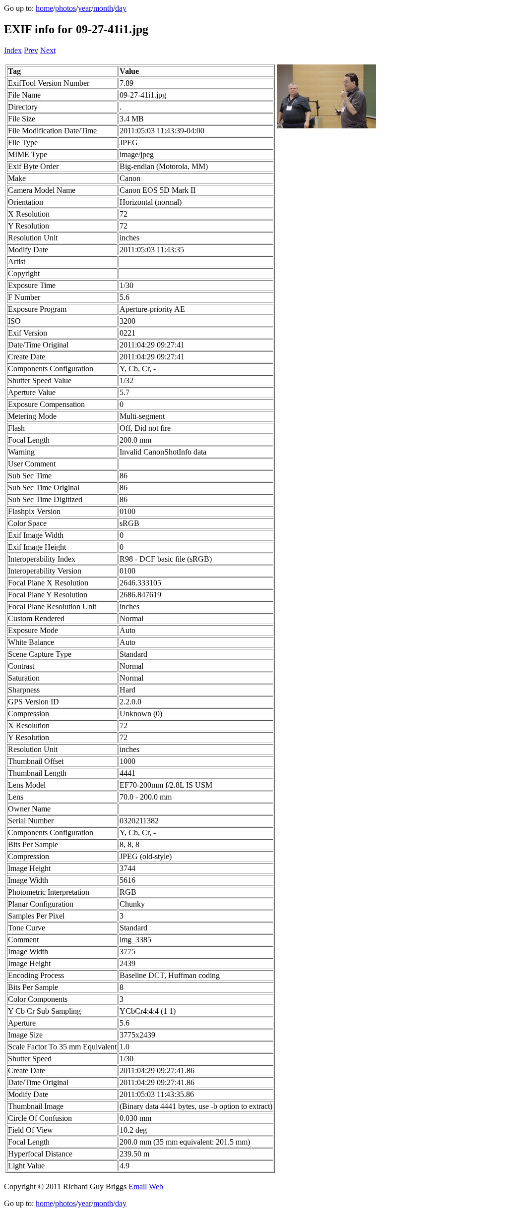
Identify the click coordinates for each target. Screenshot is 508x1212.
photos (65, 8)
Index (13, 50)
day (121, 8)
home (44, 8)
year (84, 8)
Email (137, 1186)
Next (48, 50)
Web (156, 1186)
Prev (31, 50)
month (103, 8)
